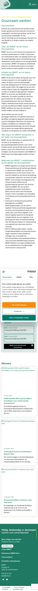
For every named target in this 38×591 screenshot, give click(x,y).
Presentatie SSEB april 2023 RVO (15, 329)
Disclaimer (5, 589)
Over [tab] (31, 277)
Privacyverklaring (19, 587)
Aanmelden (7, 546)
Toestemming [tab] (6, 277)
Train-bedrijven (7, 557)
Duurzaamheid (12, 17)
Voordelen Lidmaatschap (10, 561)
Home (3, 17)
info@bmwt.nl (6, 576)
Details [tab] (19, 277)
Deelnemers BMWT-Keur (10, 553)
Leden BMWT (6, 549)
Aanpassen (18, 311)
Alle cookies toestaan (19, 305)
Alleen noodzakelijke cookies (19, 317)
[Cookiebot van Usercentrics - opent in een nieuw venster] (27, 271)
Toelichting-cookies (17, 589)
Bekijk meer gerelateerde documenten (18, 346)
